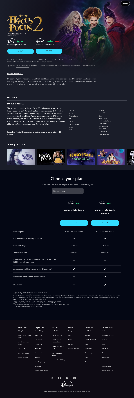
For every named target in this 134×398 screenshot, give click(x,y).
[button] (42, 328)
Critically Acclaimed (90, 339)
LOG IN (125, 3)
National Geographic (73, 348)
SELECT (20, 51)
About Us (37, 357)
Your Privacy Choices (23, 353)
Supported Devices (40, 353)
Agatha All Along (106, 366)
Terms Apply (17, 292)
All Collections (89, 331)
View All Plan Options (15, 74)
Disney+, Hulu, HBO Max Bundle (58, 347)
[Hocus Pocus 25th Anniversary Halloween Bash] (81, 157)
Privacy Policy (21, 331)
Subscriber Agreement (24, 348)
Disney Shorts (88, 348)
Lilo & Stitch (105, 348)
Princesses (87, 362)
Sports (86, 344)
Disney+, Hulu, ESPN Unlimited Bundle (57, 341)
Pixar (69, 335)
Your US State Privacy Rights (23, 343)
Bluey (103, 353)
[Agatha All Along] (21, 157)
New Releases (38, 339)
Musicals (87, 335)
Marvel (70, 339)
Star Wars (70, 344)
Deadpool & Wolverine (108, 335)
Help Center (38, 348)
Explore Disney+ (39, 331)
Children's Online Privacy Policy (24, 336)
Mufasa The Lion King (107, 370)
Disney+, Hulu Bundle (57, 335)
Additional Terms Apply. (22, 67)
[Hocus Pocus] (51, 157)
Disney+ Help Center (63, 304)
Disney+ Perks (38, 335)
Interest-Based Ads (23, 357)
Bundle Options (56, 331)
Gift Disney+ (38, 366)
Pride (86, 357)
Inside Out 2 (105, 339)
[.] (52, 378)
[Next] (130, 156)
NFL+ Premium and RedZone (57, 354)
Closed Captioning (40, 362)
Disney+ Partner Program (41, 370)
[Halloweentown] (111, 157)
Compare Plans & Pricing (58, 360)
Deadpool (104, 331)
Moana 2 (104, 344)
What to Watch (39, 344)
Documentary (88, 353)
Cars (103, 362)
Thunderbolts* (105, 357)
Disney (70, 331)
